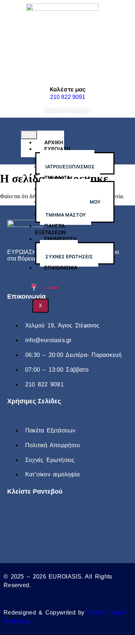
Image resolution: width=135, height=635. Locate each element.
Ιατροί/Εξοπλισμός (70, 166)
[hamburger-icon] (29, 135)
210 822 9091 (67, 97)
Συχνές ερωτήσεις (69, 256)
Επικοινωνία (60, 267)
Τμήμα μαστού (65, 215)
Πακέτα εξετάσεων (50, 229)
